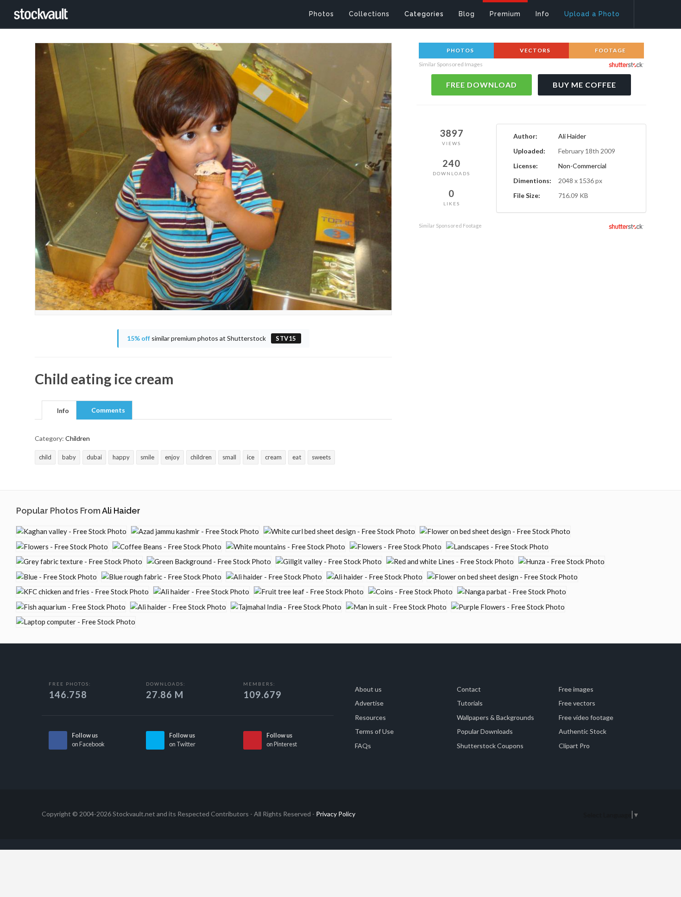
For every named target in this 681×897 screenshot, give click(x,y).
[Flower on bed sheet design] (495, 531)
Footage (609, 50)
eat (296, 457)
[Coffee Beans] (167, 546)
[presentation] (59, 410)
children (201, 457)
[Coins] (410, 591)
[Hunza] (561, 561)
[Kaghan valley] (71, 531)
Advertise (369, 703)
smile (147, 457)
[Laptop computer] (75, 622)
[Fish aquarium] (71, 607)
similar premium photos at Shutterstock (211, 338)
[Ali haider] (274, 577)
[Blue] (56, 577)
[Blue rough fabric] (161, 577)
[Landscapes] (497, 546)
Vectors (534, 50)
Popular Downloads (485, 731)
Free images (576, 689)
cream (273, 457)
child (45, 457)
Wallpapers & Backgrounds (495, 717)
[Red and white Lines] (450, 561)
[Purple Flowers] (508, 607)
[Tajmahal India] (286, 607)
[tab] (59, 410)
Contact (469, 689)
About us (368, 689)
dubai (94, 457)
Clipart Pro (574, 746)
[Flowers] (62, 546)
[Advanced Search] (651, 11)
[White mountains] (285, 546)
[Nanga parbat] (511, 591)
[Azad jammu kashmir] (195, 531)
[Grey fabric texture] (79, 561)
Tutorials (470, 703)
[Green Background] (209, 561)
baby (69, 457)
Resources (370, 717)
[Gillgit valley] (329, 561)
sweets (321, 457)
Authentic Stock (582, 731)
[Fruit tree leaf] (309, 591)
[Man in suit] (396, 607)
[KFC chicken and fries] (82, 591)
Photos (459, 50)
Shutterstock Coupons (490, 746)
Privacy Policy (335, 814)
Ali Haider (572, 136)
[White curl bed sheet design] (339, 531)
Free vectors (577, 703)
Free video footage (586, 717)
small (229, 457)
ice (250, 457)
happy (121, 457)
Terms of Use (374, 731)
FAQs (363, 746)
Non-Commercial (582, 166)
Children (77, 438)
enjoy (172, 457)
